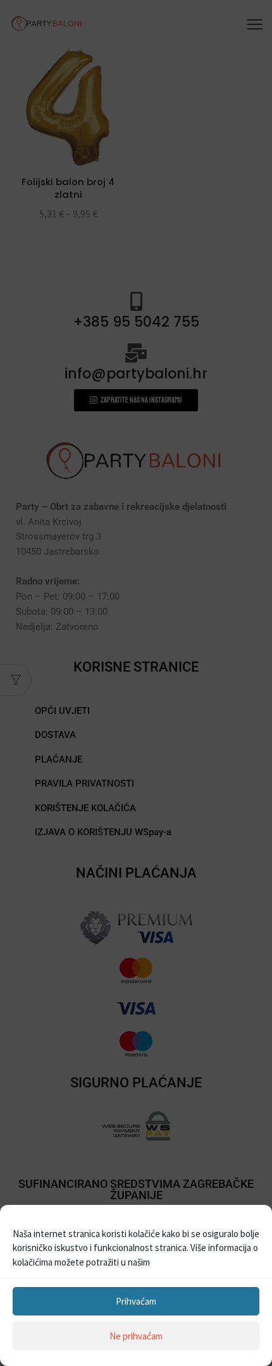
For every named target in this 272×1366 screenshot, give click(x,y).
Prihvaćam (136, 1301)
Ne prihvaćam (136, 1336)
